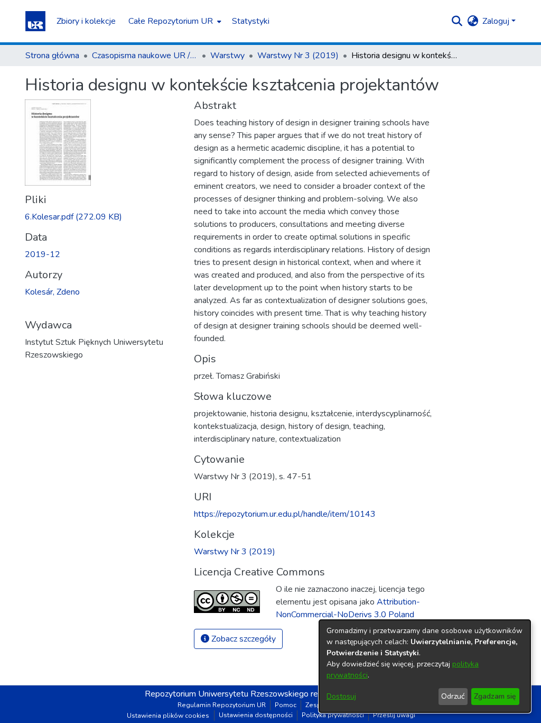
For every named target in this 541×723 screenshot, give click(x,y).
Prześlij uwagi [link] (394, 715)
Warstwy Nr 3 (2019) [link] (298, 55)
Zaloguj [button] (496, 21)
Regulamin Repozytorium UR (222, 705)
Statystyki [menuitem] (250, 21)
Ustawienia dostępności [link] (256, 715)
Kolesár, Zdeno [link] (52, 292)
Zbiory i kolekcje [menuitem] (86, 21)
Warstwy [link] (227, 55)
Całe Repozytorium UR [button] (170, 21)
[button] (35, 21)
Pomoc (285, 705)
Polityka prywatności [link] (333, 715)
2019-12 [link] (42, 254)
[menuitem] (173, 21)
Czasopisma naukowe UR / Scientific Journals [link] (145, 55)
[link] (73, 217)
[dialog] (424, 666)
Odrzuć (452, 696)
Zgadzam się (495, 696)
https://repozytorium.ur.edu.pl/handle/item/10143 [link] (285, 514)
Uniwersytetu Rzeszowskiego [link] (253, 694)
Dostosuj (341, 696)
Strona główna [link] (52, 55)
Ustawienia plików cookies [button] (168, 715)
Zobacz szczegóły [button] (242, 639)
